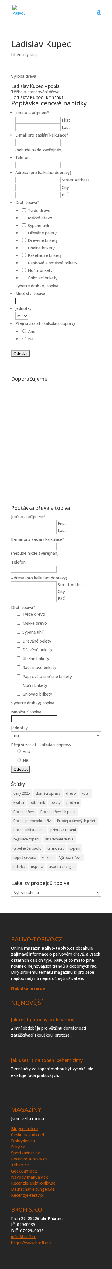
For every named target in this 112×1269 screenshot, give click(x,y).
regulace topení (26, 839)
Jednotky (23, 308)
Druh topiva (27, 202)
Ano (32, 331)
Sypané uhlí (38, 225)
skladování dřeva (59, 839)
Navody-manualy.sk (29, 1177)
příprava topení (63, 829)
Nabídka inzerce (28, 988)
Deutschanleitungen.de (33, 1189)
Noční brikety (40, 270)
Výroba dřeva (70, 857)
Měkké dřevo (40, 218)
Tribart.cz (20, 1165)
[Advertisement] (56, 440)
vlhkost (48, 857)
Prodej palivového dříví (32, 820)
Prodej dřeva (24, 811)
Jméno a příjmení (32, 112)
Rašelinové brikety (45, 255)
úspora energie (61, 866)
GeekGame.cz (24, 1171)
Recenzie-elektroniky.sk (33, 1183)
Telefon (22, 157)
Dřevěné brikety (43, 240)
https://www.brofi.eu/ (31, 1242)
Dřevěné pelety (42, 233)
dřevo (71, 793)
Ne (31, 339)
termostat (55, 848)
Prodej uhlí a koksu (29, 829)
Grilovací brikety (42, 278)
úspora (37, 866)
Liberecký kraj (24, 54)
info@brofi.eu (23, 1236)
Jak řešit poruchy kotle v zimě (43, 1019)
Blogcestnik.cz (24, 1128)
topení (74, 848)
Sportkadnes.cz (25, 1153)
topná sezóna (24, 857)
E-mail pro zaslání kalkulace (42, 135)
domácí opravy (48, 793)
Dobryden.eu (23, 1140)
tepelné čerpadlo (27, 848)
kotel (86, 793)
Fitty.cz (18, 1146)
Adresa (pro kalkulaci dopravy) (43, 172)
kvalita (18, 802)
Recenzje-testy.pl (27, 1195)
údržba (19, 866)
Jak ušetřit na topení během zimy (47, 1060)
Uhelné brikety (41, 248)
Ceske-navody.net (28, 1134)
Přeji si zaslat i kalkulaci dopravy (45, 323)
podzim (72, 802)
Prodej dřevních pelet (58, 811)
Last (66, 127)
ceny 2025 (21, 793)
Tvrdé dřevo (39, 210)
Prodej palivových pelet (76, 820)
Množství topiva (30, 293)
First (66, 120)
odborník (37, 802)
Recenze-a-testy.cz (29, 1159)
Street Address (76, 180)
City (65, 187)
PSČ (65, 195)
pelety (56, 802)
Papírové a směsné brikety (52, 263)
